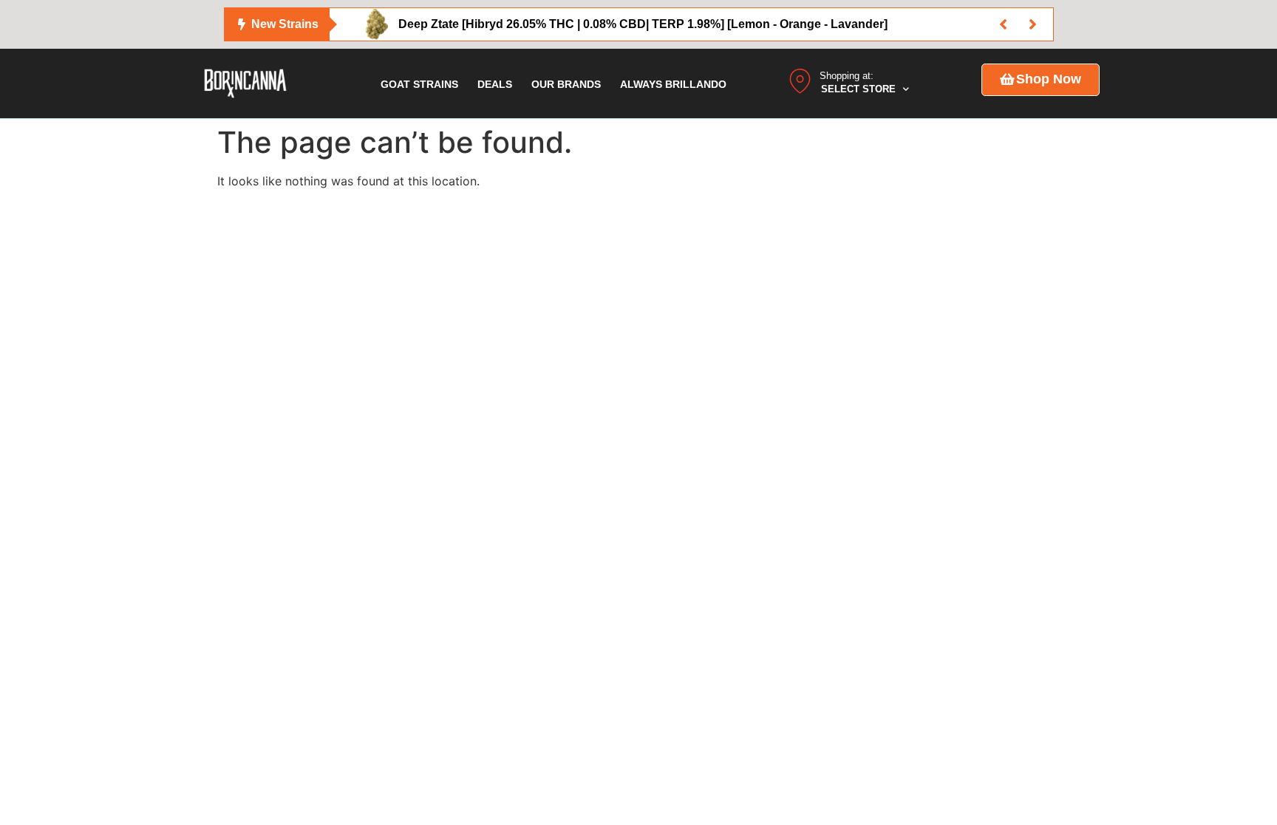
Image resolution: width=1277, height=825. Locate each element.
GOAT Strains (419, 84)
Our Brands (566, 84)
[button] (1003, 24)
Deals (494, 84)
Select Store (858, 89)
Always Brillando (673, 84)
